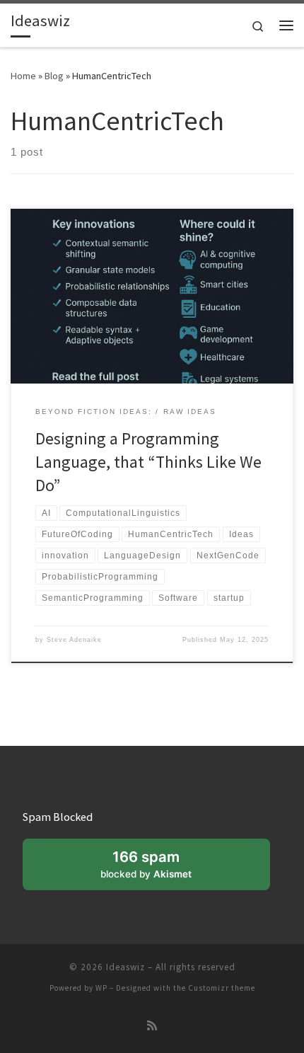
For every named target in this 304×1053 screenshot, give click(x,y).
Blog (54, 75)
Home (23, 75)
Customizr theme (221, 988)
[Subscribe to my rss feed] (152, 1026)
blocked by (146, 864)
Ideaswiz (125, 967)
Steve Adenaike (74, 639)
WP (101, 988)
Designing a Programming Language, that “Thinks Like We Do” (148, 462)
